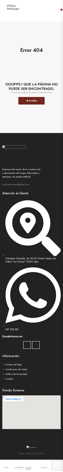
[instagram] (36, 345)
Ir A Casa (31, 100)
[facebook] (27, 345)
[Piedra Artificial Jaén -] (18, 10)
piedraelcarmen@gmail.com (16, 184)
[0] (59, 11)
